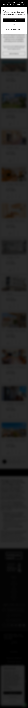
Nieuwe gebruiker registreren (15, 29)
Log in (14, 20)
